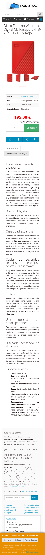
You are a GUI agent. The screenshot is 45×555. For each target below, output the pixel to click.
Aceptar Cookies (31, 540)
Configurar (7, 540)
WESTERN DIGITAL (27, 96)
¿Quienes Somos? (31, 513)
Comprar (31, 127)
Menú (8, 19)
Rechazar (18, 540)
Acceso (18, 19)
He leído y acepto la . (22, 491)
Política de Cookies (32, 552)
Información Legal (31, 505)
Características (12, 148)
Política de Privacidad (17, 486)
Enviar (34, 498)
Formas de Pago (31, 510)
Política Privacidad (11, 507)
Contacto (30, 19)
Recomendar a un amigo (16, 153)
